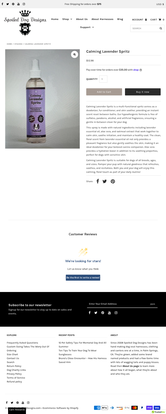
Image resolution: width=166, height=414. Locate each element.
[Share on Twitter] (104, 181)
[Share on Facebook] (97, 181)
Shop (65, 19)
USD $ (160, 4)
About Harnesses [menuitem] (102, 19)
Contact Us (13, 358)
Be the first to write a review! (83, 277)
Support (85, 27)
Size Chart (12, 354)
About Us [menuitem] (82, 19)
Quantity (92, 79)
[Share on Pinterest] (113, 181)
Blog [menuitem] (120, 19)
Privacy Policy (14, 373)
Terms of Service (16, 377)
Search (10, 362)
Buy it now (142, 91)
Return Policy (14, 366)
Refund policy (14, 381)
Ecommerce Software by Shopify (60, 408)
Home (9, 44)
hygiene (18, 44)
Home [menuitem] (55, 19)
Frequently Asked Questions (22, 342)
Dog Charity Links (16, 369)
